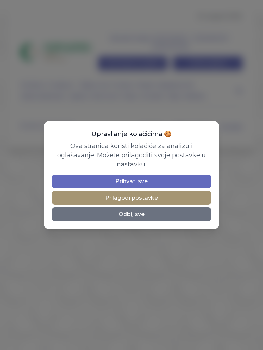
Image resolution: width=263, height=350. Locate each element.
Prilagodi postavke (131, 197)
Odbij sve (131, 214)
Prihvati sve (131, 181)
